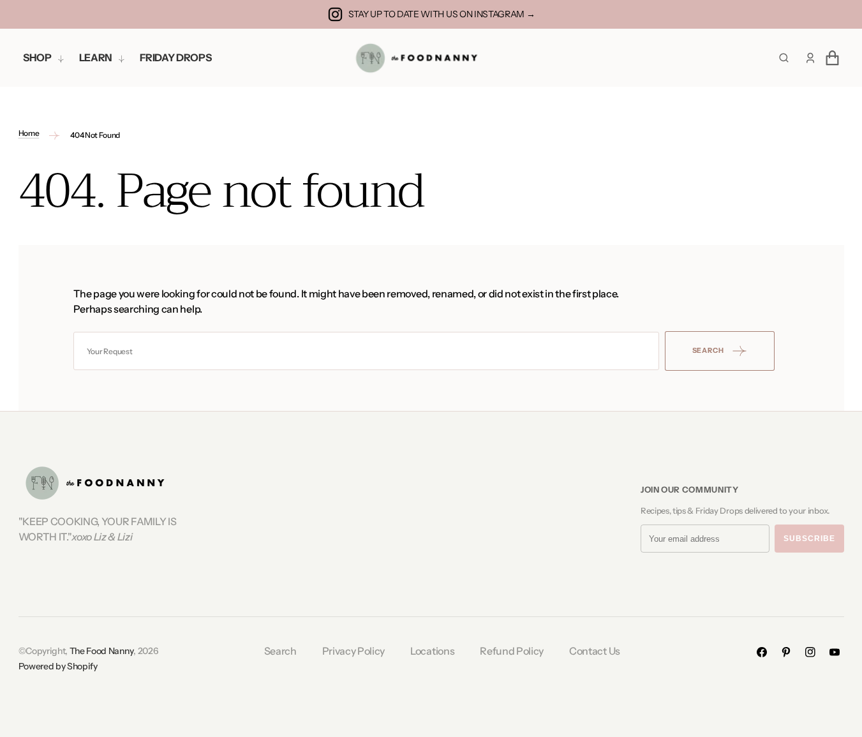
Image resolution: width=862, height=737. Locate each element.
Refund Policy (512, 650)
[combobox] (366, 351)
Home (29, 133)
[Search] (784, 58)
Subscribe (809, 538)
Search (280, 650)
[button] (810, 58)
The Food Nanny (102, 651)
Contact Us (594, 650)
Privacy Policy (353, 650)
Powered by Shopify (58, 666)
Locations (432, 650)
